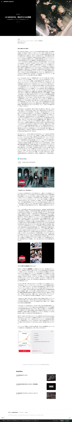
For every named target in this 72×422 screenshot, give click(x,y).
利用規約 (9, 412)
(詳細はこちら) (36, 420)
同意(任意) (62, 420)
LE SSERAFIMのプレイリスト (22, 375)
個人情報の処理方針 (15, 412)
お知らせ (26, 412)
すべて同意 (67, 420)
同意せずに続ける (55, 420)
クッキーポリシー (21, 412)
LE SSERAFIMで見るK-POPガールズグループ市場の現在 (27, 384)
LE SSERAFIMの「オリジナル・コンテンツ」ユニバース (27, 393)
